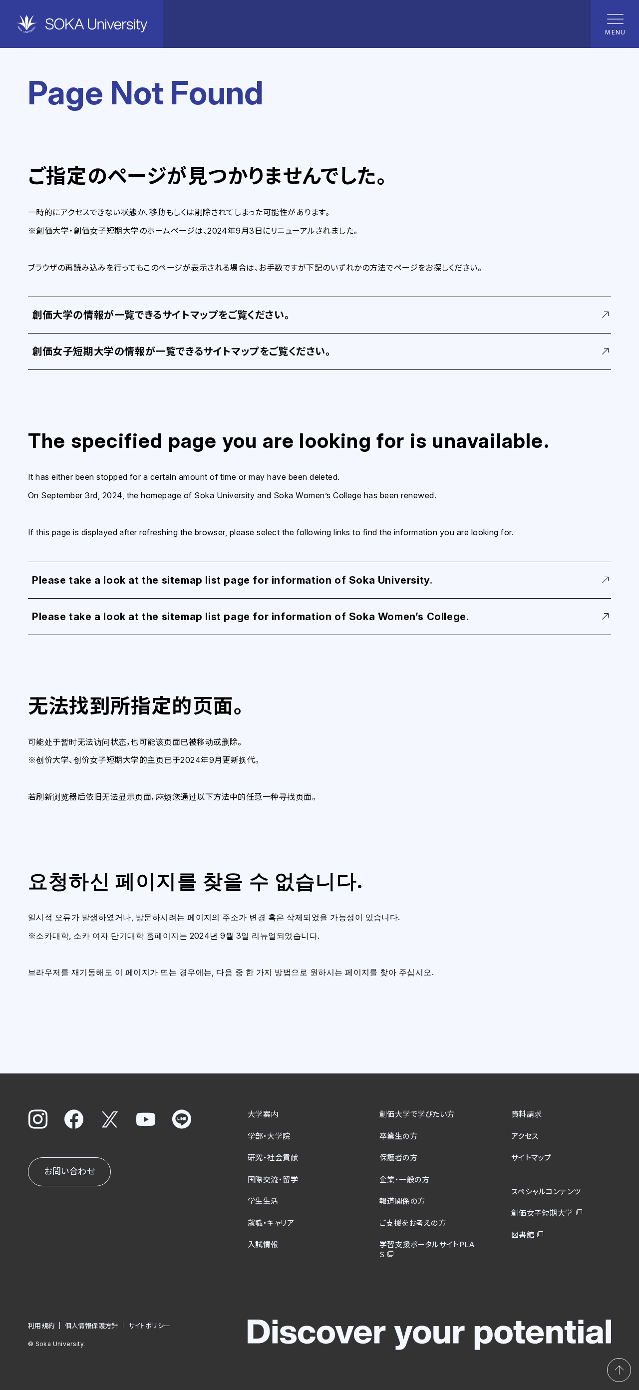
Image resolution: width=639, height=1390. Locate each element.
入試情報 (263, 1244)
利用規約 (41, 1326)
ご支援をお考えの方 (412, 1223)
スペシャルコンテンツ (546, 1191)
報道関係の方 (402, 1201)
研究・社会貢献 (273, 1157)
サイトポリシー (149, 1326)
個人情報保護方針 (91, 1326)
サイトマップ (531, 1157)
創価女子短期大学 (542, 1213)
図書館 (522, 1235)
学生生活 (263, 1201)
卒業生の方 (398, 1136)
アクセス (525, 1136)
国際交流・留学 (273, 1179)
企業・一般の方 (404, 1179)
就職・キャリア (271, 1223)
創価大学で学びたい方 (417, 1114)
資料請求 (526, 1114)
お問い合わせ (69, 1171)
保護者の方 (398, 1157)
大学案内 (263, 1114)
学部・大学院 (269, 1136)
